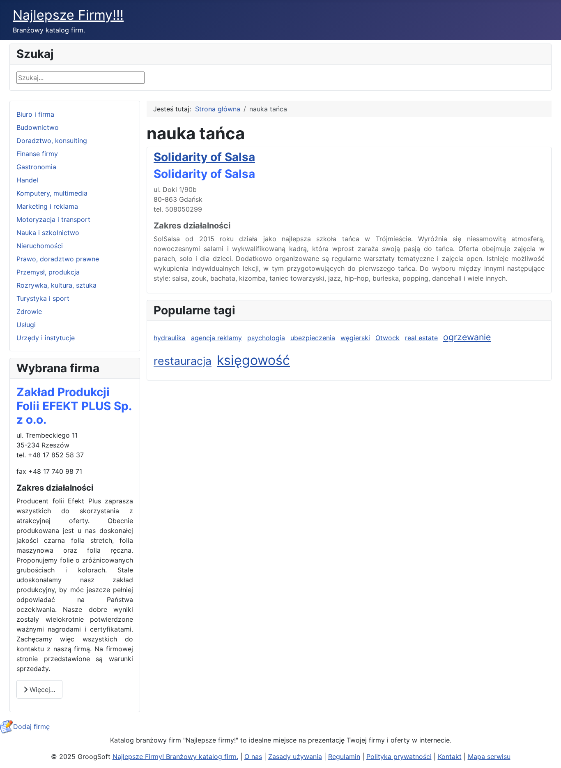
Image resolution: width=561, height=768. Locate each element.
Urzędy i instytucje (45, 338)
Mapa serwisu (489, 756)
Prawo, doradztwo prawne (57, 259)
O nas (253, 756)
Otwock (387, 338)
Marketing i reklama (47, 206)
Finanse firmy (37, 154)
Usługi (26, 325)
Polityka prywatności (399, 756)
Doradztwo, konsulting (51, 140)
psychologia (266, 338)
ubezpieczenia (312, 338)
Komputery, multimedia (51, 193)
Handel (27, 180)
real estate (421, 338)
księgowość (253, 360)
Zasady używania (295, 756)
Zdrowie (29, 311)
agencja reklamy (216, 338)
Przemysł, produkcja (48, 272)
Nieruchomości (39, 246)
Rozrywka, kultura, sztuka (56, 285)
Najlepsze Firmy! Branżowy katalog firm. (175, 756)
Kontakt (450, 756)
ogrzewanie (467, 337)
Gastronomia (36, 167)
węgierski (355, 338)
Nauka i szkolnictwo (47, 232)
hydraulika (170, 338)
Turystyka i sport (42, 298)
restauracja (183, 360)
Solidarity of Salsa (204, 157)
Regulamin (344, 756)
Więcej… (41, 689)
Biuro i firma (35, 114)
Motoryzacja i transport (53, 219)
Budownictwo (37, 127)
